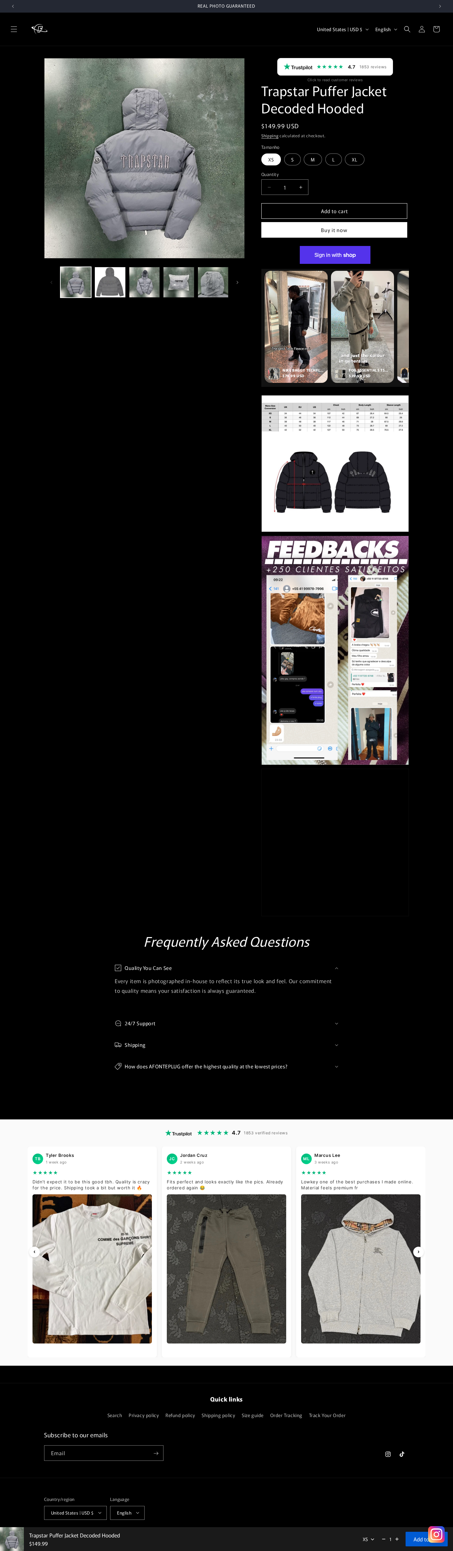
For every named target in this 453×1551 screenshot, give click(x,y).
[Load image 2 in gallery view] (110, 282)
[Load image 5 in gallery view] (213, 282)
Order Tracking (286, 1415)
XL (354, 159)
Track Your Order (327, 1415)
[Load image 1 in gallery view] (75, 282)
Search (114, 1415)
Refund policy (180, 1415)
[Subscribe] (156, 1453)
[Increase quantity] (397, 1539)
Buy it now (334, 229)
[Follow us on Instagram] (436, 1534)
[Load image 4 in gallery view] (178, 282)
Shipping (270, 135)
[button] (14, 29)
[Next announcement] (440, 6)
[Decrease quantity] (383, 1539)
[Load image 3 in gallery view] (144, 282)
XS (271, 159)
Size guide (253, 1415)
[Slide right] (237, 282)
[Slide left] (51, 282)
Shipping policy (218, 1415)
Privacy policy (144, 1415)
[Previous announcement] (13, 6)
